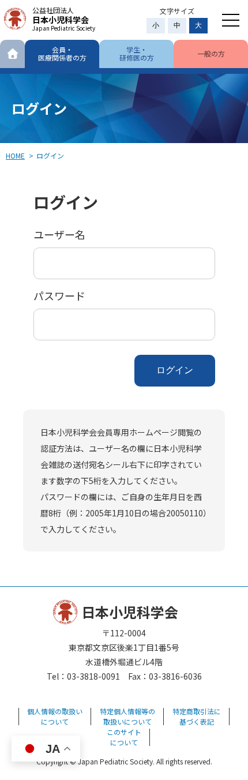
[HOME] (12, 54)
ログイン (174, 370)
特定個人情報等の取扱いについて (127, 716)
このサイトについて (124, 737)
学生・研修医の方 (136, 53)
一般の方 (211, 53)
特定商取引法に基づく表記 (196, 716)
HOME (15, 155)
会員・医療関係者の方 (62, 53)
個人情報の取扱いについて (54, 716)
